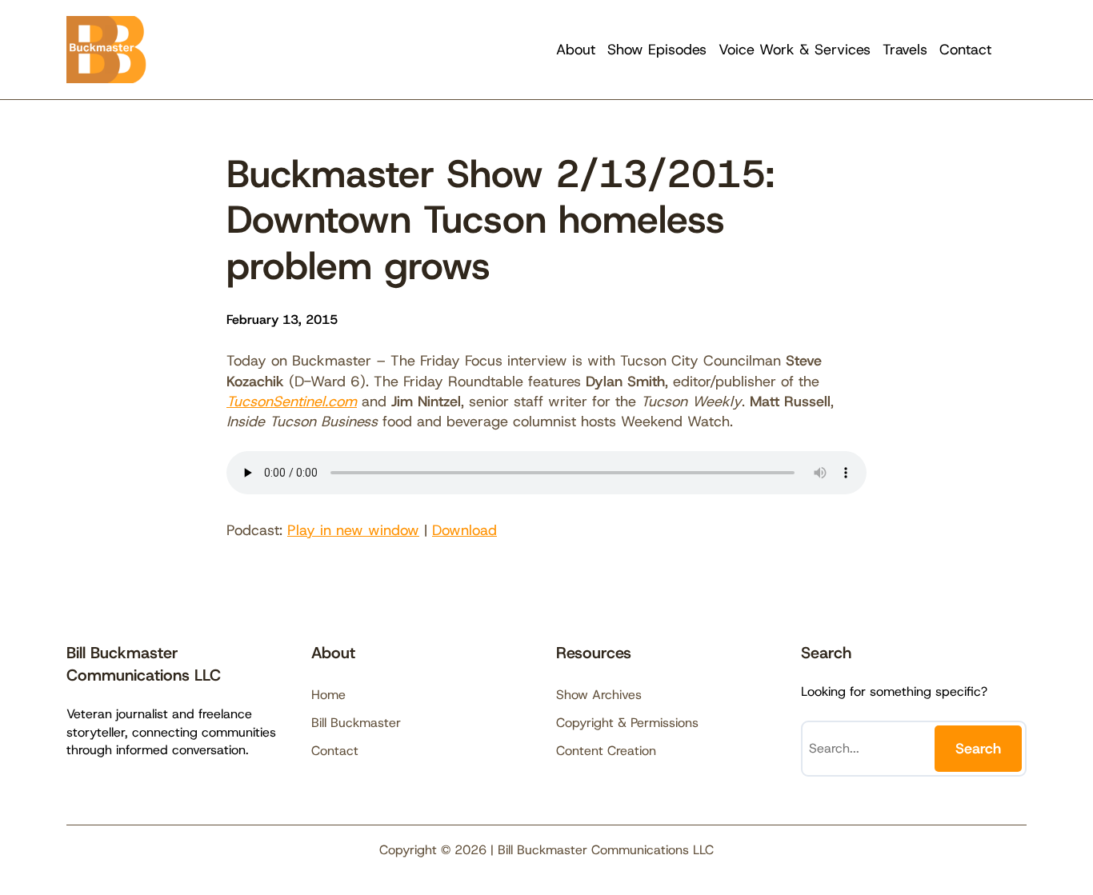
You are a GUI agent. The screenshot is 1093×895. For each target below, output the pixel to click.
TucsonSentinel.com (291, 401)
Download (464, 530)
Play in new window (353, 530)
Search (978, 748)
